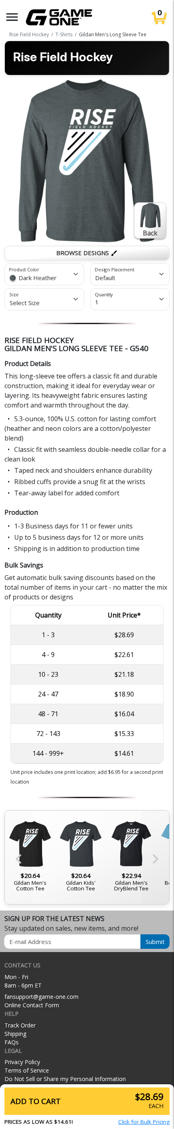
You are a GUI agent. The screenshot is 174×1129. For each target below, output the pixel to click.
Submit (155, 942)
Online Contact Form (31, 1005)
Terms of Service (26, 1070)
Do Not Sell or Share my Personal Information (65, 1079)
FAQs (11, 1042)
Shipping (15, 1034)
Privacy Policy (22, 1062)
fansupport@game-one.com (41, 996)
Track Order (20, 1025)
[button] (12, 17)
